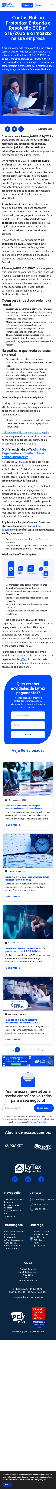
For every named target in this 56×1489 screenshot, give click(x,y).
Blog (6, 1213)
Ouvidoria (28, 1275)
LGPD (28, 1278)
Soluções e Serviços (14, 1199)
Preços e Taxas (11, 1205)
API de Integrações (13, 1240)
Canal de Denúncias (27, 1272)
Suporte (8, 1208)
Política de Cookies (13, 1231)
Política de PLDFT (13, 1246)
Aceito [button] (7, 1484)
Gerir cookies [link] (10, 1243)
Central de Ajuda (28, 1269)
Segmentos (9, 1216)
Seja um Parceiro (12, 1211)
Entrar (39, 5)
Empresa (8, 1202)
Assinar (28, 734)
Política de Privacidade (37, 1122)
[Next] (42, 1049)
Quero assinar (43, 1108)
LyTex (23, 659)
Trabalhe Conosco (28, 1280)
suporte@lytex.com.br (44, 1199)
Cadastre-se (27, 5)
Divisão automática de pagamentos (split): (25, 432)
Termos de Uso (11, 1248)
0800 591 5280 (41, 1204)
